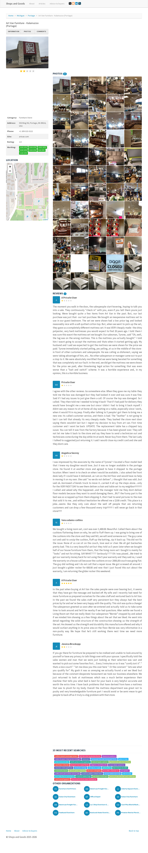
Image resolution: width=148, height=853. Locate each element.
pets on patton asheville (77, 771)
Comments (41, 31)
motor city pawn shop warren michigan (67, 759)
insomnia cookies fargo (83, 776)
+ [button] (10, 166)
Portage (31, 15)
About (31, 3)
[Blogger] (73, 3)
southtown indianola (62, 765)
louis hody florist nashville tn (64, 776)
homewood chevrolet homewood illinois (104, 759)
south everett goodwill (62, 779)
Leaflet (45, 219)
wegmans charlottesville (99, 765)
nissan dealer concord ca (116, 765)
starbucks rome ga (80, 768)
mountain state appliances (63, 768)
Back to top (134, 830)
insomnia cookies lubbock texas (92, 773)
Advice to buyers (57, 3)
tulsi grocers (125, 771)
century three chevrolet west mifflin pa (122, 776)
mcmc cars (85, 759)
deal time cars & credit (120, 768)
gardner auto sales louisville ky (120, 762)
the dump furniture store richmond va (84, 779)
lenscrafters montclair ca (111, 771)
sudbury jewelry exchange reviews (66, 756)
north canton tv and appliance (80, 762)
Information (13, 31)
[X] (70, 3)
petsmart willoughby (94, 771)
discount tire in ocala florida (80, 765)
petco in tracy (123, 759)
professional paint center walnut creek (67, 773)
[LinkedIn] (76, 3)
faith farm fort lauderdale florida (89, 756)
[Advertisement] (27, 94)
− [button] (10, 171)
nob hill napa (127, 773)
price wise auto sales (62, 762)
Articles (42, 3)
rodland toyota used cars (100, 762)
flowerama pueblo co (109, 756)
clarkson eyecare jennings (112, 773)
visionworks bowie (61, 771)
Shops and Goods (15, 3)
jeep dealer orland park (100, 776)
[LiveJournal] (79, 3)
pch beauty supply (94, 768)
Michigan (20, 15)
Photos (27, 31)
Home (10, 15)
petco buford (107, 768)
